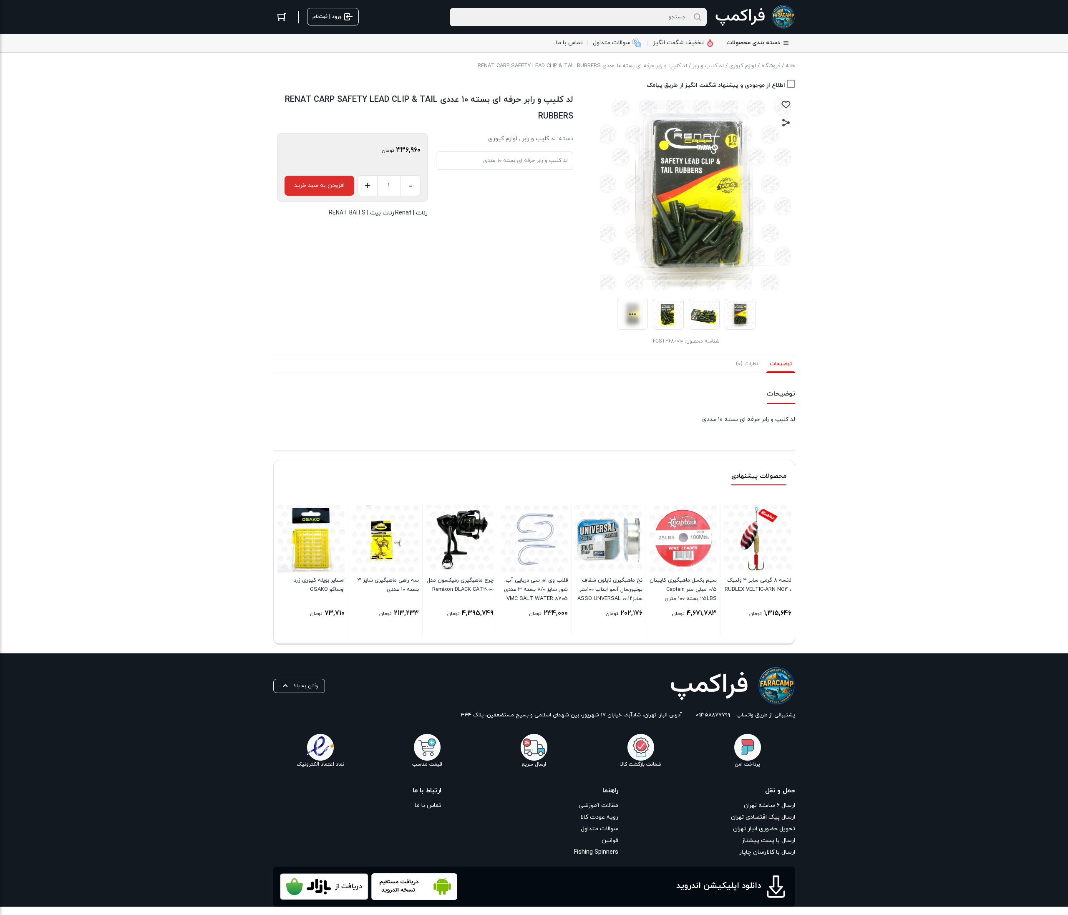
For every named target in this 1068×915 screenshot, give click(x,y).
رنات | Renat (411, 213)
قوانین (610, 840)
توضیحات (781, 364)
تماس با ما (428, 805)
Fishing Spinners (596, 852)
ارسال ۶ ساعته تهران (769, 805)
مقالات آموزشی (598, 805)
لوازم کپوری (742, 66)
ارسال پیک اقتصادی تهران (763, 817)
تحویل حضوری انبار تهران (764, 829)
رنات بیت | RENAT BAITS (361, 213)
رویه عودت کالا (599, 817)
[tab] (780, 364)
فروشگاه (770, 66)
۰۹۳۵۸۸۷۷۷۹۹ (713, 715)
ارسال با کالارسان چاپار (767, 852)
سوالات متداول (599, 829)
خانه (790, 66)
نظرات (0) (747, 364)
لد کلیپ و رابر (708, 66)
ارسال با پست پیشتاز (768, 840)
